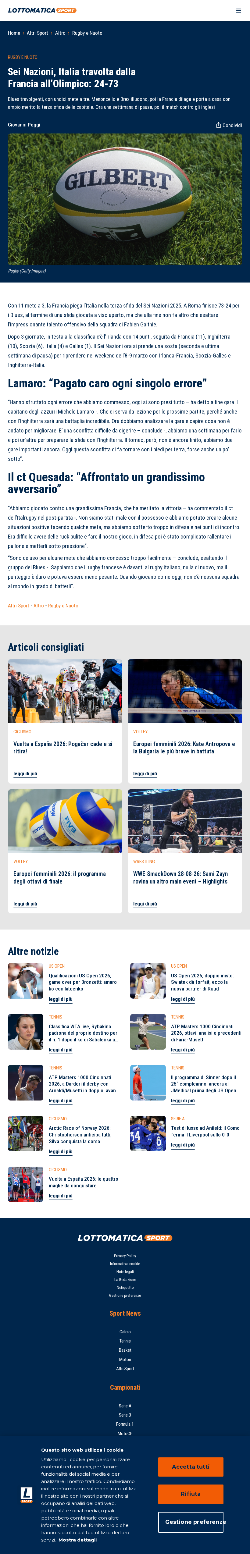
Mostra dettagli (77, 1540)
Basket (125, 1350)
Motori (125, 1359)
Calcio (125, 1332)
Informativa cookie (125, 1263)
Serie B (125, 1415)
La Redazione (125, 1279)
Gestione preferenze (125, 1295)
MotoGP (125, 1433)
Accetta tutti (191, 1466)
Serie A (125, 1406)
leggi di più (25, 773)
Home (14, 33)
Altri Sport (37, 33)
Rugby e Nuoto (87, 33)
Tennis (125, 1341)
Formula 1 (125, 1424)
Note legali (125, 1271)
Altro (60, 33)
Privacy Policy (125, 1256)
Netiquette (125, 1287)
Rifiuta (191, 1494)
